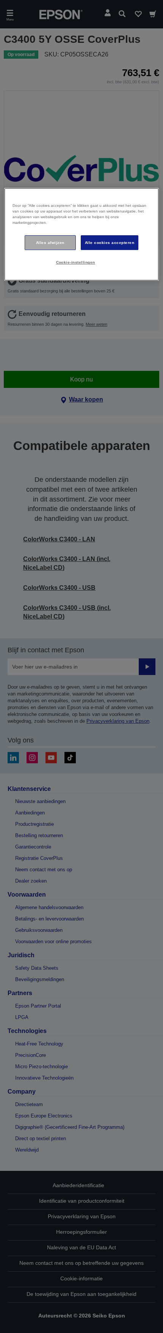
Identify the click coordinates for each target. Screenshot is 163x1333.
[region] (81, 234)
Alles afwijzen (50, 243)
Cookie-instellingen (75, 263)
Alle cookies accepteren (109, 243)
